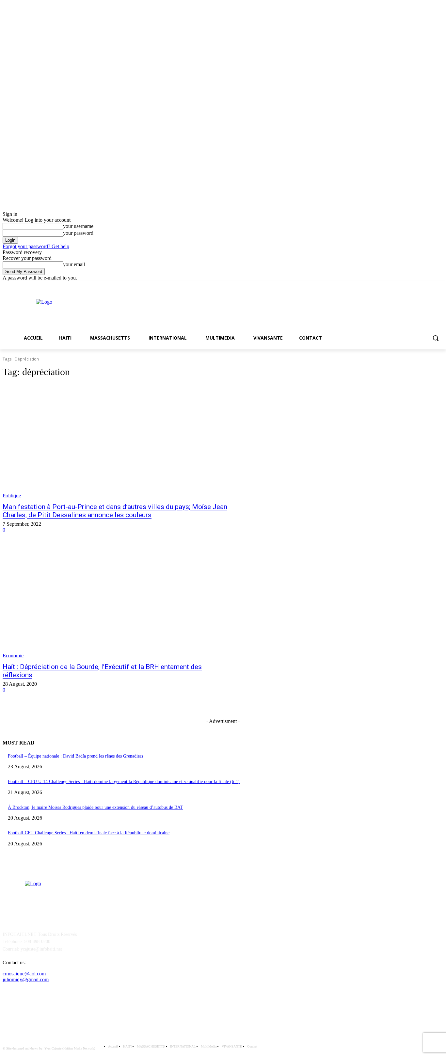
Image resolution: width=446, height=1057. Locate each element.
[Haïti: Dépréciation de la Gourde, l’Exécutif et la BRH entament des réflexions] (117, 602)
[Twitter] (439, 285)
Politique (12, 495)
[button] (435, 338)
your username (78, 226)
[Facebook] (430, 285)
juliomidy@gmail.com (26, 979)
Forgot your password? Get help (36, 246)
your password (78, 233)
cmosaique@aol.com (24, 973)
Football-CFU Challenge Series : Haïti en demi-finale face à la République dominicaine (88, 832)
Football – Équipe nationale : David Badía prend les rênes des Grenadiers (75, 756)
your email (74, 264)
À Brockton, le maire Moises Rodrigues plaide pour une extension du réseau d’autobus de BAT (95, 807)
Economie (13, 655)
